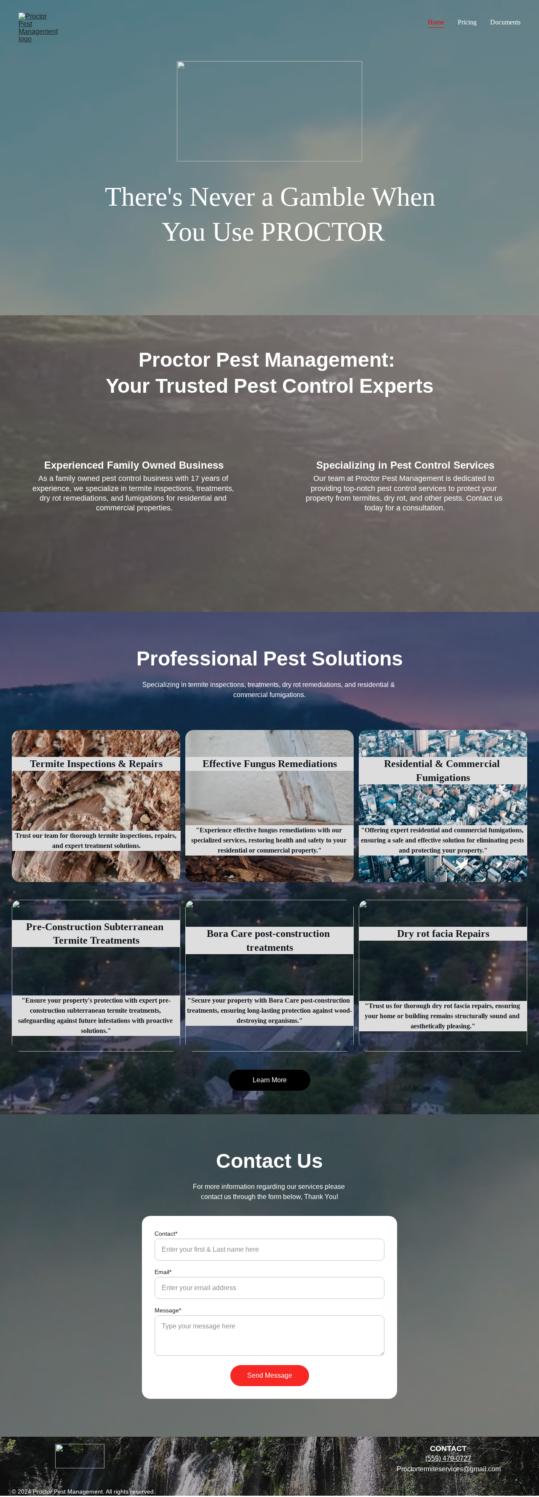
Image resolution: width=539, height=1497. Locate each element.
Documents (505, 22)
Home (436, 22)
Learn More (270, 1080)
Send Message (269, 1375)
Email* (163, 1272)
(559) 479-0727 (448, 1458)
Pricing (467, 22)
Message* (168, 1310)
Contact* (166, 1233)
